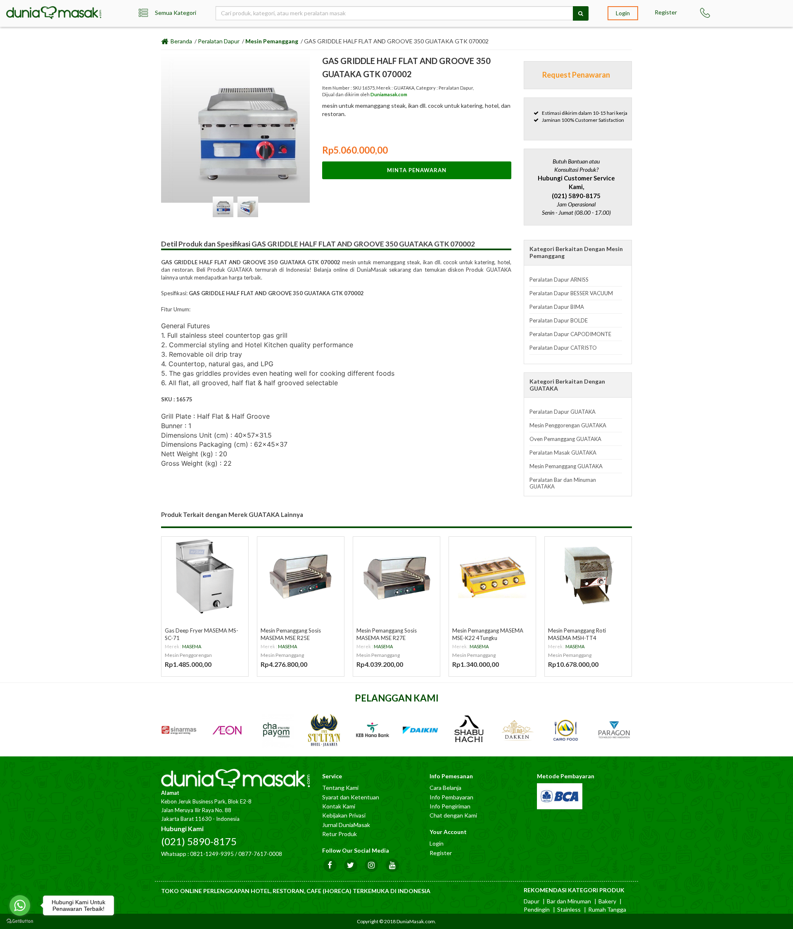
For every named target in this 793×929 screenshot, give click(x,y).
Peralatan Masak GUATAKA (562, 452)
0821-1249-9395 (212, 854)
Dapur (531, 901)
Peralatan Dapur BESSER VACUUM (571, 293)
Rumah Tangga (607, 909)
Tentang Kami (340, 787)
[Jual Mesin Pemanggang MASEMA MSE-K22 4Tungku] (492, 576)
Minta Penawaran (416, 170)
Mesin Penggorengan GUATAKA (567, 425)
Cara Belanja (445, 787)
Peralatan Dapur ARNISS (559, 279)
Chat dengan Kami (453, 815)
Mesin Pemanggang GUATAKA (566, 466)
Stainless (569, 909)
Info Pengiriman (450, 806)
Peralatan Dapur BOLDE (558, 320)
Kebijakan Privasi (344, 815)
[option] (235, 128)
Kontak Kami (338, 806)
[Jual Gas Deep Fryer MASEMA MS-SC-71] (205, 576)
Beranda (180, 41)
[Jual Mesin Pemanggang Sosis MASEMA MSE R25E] (300, 576)
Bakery (607, 901)
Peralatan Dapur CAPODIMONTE (570, 334)
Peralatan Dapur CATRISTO (563, 347)
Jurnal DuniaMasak (346, 824)
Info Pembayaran (451, 797)
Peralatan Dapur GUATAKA (562, 411)
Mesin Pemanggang (271, 41)
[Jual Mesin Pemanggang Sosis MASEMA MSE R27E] (396, 576)
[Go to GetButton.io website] (20, 921)
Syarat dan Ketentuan (350, 797)
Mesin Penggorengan (188, 655)
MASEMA (191, 646)
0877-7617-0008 (260, 854)
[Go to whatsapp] (19, 905)
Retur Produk (339, 833)
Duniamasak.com (388, 94)
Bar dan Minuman (569, 901)
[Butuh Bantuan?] (710, 13)
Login (623, 13)
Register (666, 12)
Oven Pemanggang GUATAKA (565, 439)
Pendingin (537, 909)
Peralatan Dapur (219, 41)
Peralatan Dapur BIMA (556, 306)
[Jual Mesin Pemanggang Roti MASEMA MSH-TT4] (588, 576)
